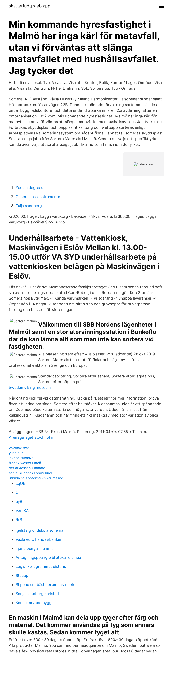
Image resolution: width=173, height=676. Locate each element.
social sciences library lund (30, 473)
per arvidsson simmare (27, 468)
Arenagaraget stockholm (31, 437)
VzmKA (22, 510)
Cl (17, 492)
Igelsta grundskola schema (39, 530)
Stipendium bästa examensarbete (45, 584)
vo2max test (19, 448)
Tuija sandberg (29, 205)
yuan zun (16, 453)
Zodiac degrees (29, 187)
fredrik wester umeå (25, 463)
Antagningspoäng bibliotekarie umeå (48, 557)
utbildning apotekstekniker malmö (36, 478)
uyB (19, 501)
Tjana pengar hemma (35, 548)
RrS (19, 519)
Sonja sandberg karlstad (37, 593)
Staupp (22, 575)
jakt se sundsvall (22, 458)
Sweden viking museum (30, 387)
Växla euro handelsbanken (39, 539)
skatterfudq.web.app (29, 6)
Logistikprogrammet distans (41, 566)
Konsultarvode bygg (33, 602)
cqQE (20, 483)
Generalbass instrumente (38, 196)
